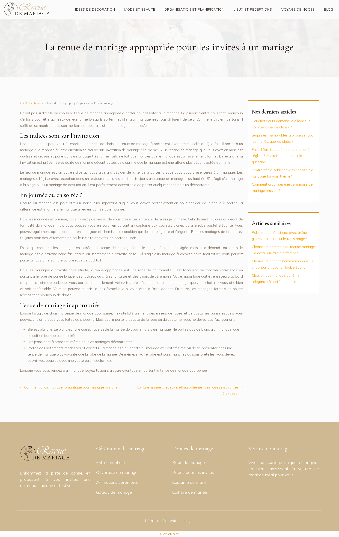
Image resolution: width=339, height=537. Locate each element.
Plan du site (169, 534)
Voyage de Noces (298, 9)
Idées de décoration (95, 9)
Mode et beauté (139, 9)
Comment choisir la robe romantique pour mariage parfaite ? (72, 387)
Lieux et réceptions (253, 9)
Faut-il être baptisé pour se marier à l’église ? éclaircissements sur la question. (280, 155)
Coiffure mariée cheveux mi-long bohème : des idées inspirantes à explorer (188, 390)
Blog (328, 9)
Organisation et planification (194, 9)
